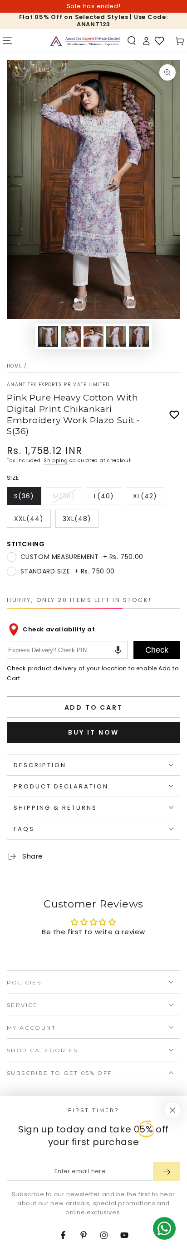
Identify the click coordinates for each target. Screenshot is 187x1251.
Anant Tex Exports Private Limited (58, 385)
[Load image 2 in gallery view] (71, 336)
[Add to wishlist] (174, 415)
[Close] (172, 1110)
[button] (131, 40)
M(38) (67, 498)
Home (14, 366)
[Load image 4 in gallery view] (116, 336)
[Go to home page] (85, 41)
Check (156, 649)
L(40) (107, 498)
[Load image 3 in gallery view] (93, 336)
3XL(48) (80, 521)
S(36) (27, 498)
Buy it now (93, 732)
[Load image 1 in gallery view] (48, 336)
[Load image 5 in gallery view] (139, 336)
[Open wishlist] (159, 41)
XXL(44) (32, 521)
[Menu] (7, 40)
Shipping (56, 460)
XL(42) (148, 498)
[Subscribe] (166, 1171)
